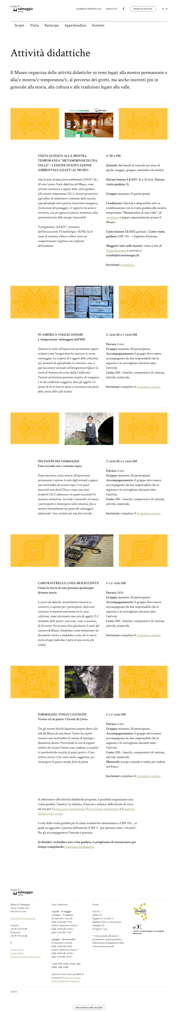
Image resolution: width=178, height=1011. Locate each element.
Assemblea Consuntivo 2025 (88, 9)
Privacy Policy (17, 949)
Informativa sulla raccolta (89, 1007)
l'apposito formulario (79, 847)
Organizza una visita (142, 9)
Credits (13, 992)
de (163, 9)
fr (167, 9)
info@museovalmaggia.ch (22, 918)
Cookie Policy (17, 953)
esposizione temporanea (103, 809)
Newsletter (111, 9)
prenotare (112, 217)
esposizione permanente (69, 809)
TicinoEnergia (116, 250)
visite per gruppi (72, 977)
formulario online (148, 387)
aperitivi (75, 981)
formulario (127, 265)
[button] (163, 103)
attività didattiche (60, 981)
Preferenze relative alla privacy (25, 956)
